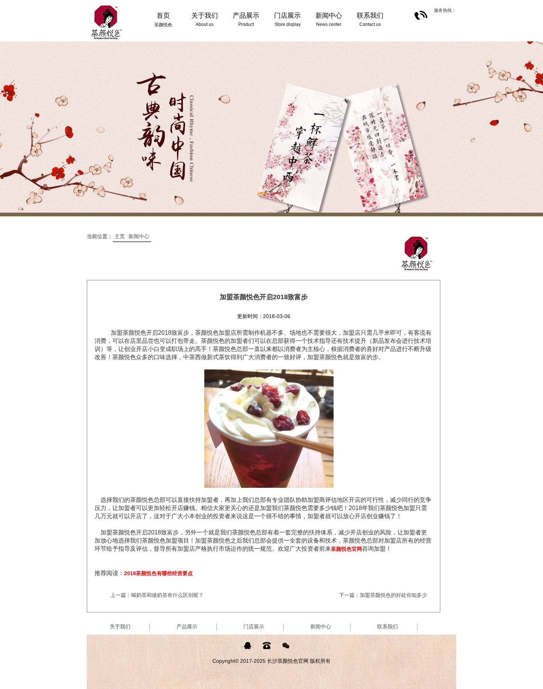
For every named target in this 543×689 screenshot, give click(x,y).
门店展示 (253, 626)
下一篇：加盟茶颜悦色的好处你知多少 (383, 595)
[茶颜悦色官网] (107, 3)
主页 (120, 236)
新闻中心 (139, 236)
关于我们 (120, 626)
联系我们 (387, 626)
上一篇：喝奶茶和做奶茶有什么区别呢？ (157, 595)
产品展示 (187, 626)
